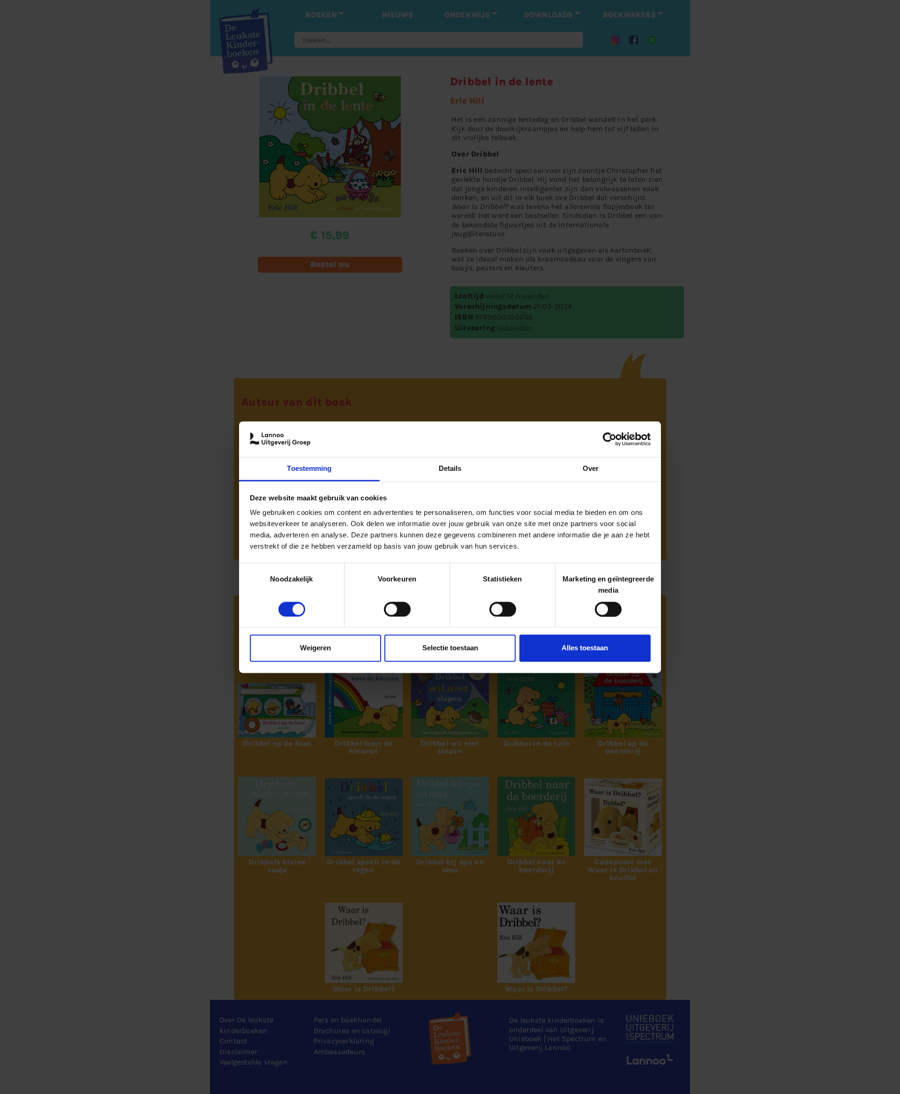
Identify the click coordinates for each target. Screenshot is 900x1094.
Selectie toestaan (450, 648)
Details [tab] (450, 469)
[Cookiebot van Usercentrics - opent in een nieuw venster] (610, 439)
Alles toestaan (585, 648)
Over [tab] (591, 469)
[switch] (397, 609)
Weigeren (315, 648)
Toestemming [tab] (309, 469)
